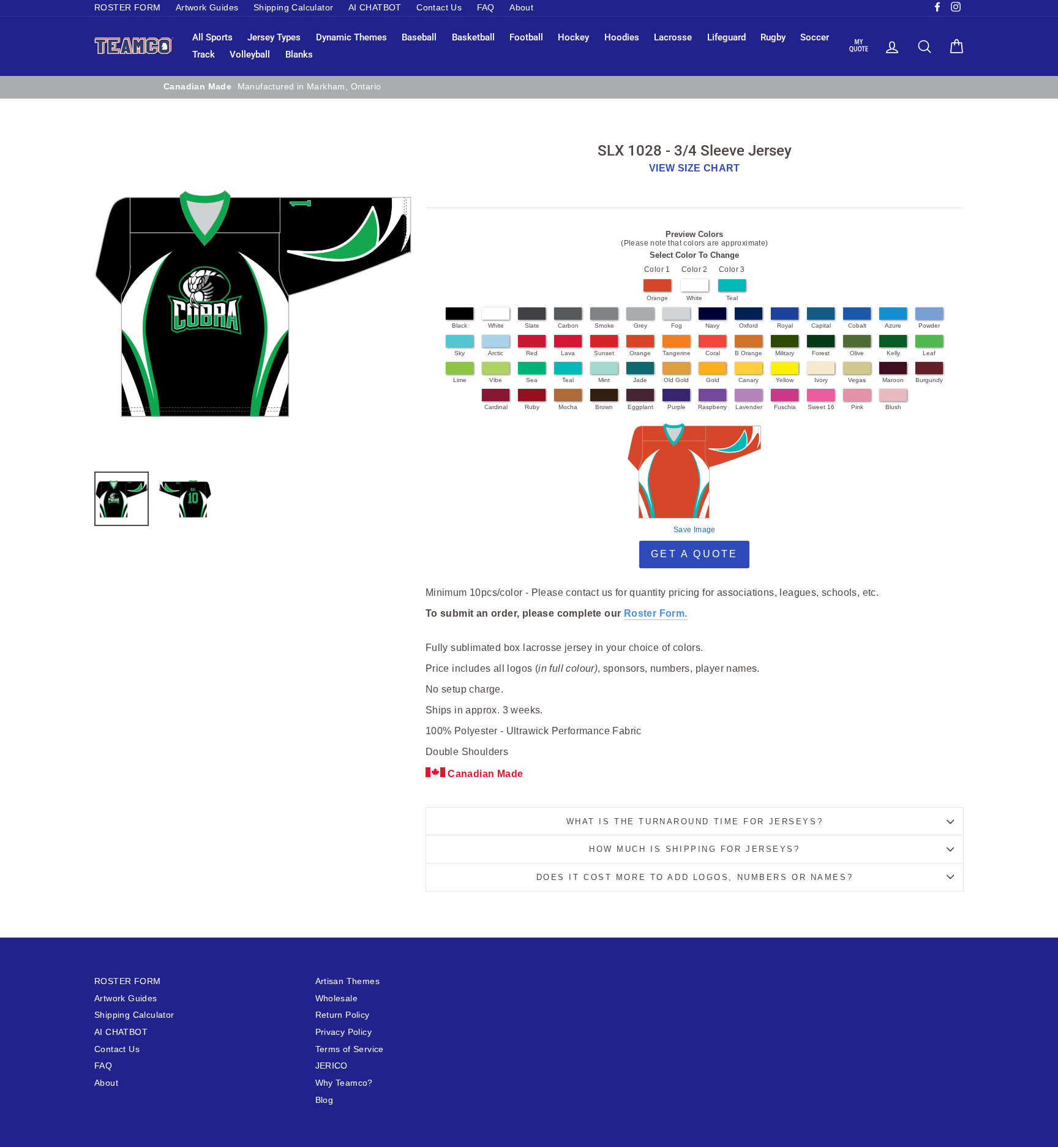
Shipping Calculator (293, 7)
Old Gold (676, 380)
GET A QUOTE (694, 554)
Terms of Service (349, 1049)
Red (532, 353)
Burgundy (929, 380)
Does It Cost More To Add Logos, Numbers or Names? (694, 877)
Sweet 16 (821, 407)
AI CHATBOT (375, 7)
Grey (640, 325)
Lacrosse (673, 37)
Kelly (893, 353)
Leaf (929, 353)
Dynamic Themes (351, 37)
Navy (712, 325)
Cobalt (857, 325)
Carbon (568, 325)
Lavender (748, 407)
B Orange (748, 353)
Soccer (814, 37)
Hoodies (621, 37)
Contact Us (439, 7)
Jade (640, 380)
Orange (657, 298)
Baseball (419, 37)
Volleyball (250, 54)
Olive (857, 353)
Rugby (773, 37)
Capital (821, 325)
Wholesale (336, 998)
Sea (532, 380)
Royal (785, 325)
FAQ (486, 7)
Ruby (532, 407)
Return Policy (342, 1015)
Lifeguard (726, 37)
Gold (712, 380)
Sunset (604, 353)
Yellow (785, 380)
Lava (568, 353)
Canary (748, 380)
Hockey (573, 37)
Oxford (748, 325)
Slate (532, 325)
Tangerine (676, 353)
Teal (732, 298)
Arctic (495, 353)
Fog (676, 325)
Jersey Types (274, 37)
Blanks (299, 54)
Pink (857, 407)
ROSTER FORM (127, 7)
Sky (459, 353)
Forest (821, 353)
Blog (324, 1100)
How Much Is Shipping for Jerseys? (694, 849)
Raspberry (712, 407)
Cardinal (496, 407)
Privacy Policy (343, 1032)
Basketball (473, 37)
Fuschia (785, 407)
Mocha (567, 407)
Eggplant (640, 407)
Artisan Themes (347, 981)
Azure (893, 325)
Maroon (893, 380)
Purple (676, 407)
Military (784, 353)
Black (459, 325)
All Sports (212, 37)
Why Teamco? (344, 1083)
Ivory (821, 380)
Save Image (694, 529)
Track (203, 54)
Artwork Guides (207, 7)
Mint (604, 380)
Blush (893, 407)
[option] (529, 87)
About (521, 7)
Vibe (495, 380)
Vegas (857, 380)
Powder (929, 325)
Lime (460, 380)
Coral (712, 353)
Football (526, 37)
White (694, 298)
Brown (604, 407)
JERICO (331, 1065)
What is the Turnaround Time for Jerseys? (694, 821)
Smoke (604, 325)
